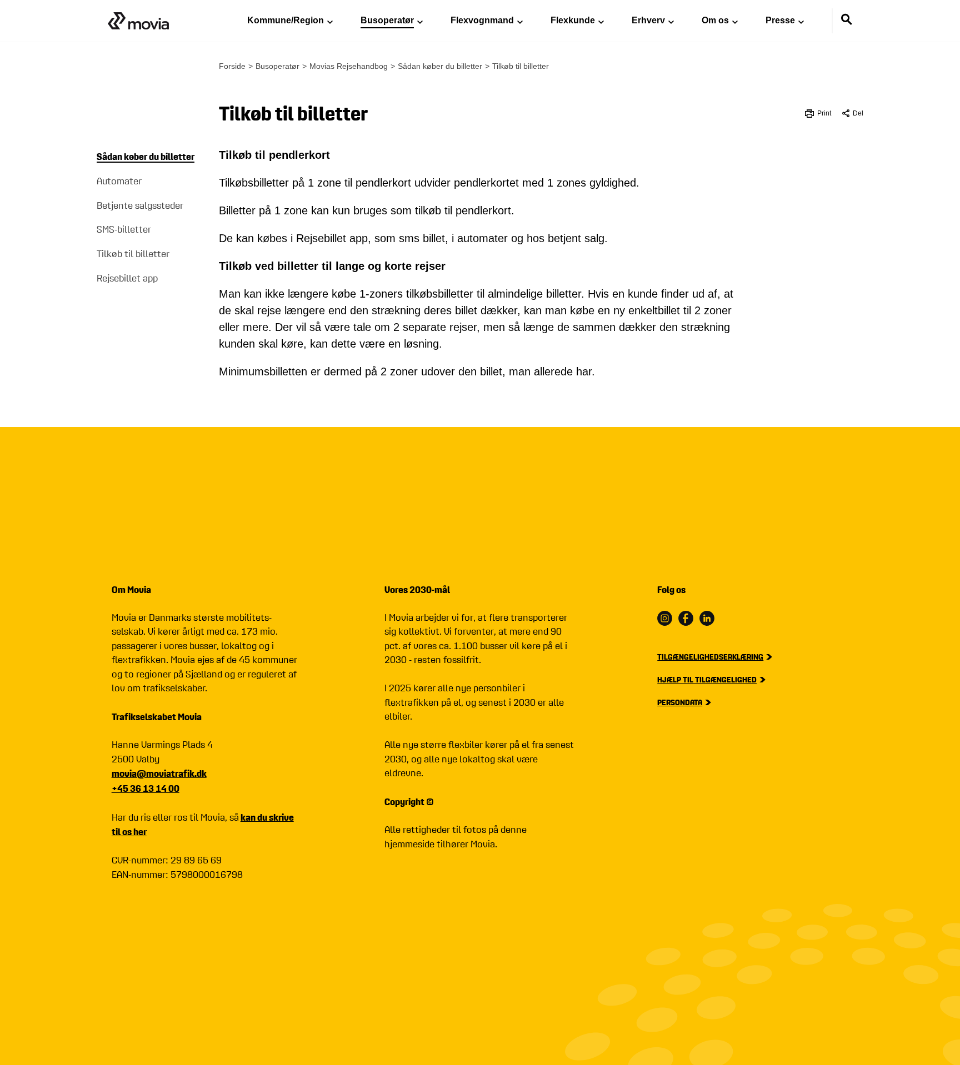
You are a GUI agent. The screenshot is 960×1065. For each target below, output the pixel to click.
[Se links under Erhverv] (671, 21)
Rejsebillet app (127, 278)
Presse (780, 20)
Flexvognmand (482, 20)
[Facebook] (685, 618)
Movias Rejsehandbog (348, 66)
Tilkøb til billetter (133, 254)
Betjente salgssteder (140, 205)
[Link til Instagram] (664, 618)
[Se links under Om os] (735, 21)
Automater (119, 181)
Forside (232, 66)
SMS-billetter (124, 229)
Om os (715, 20)
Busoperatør (387, 20)
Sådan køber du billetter (145, 156)
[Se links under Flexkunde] (601, 21)
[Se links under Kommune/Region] (330, 21)
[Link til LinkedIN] (706, 618)
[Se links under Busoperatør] (420, 21)
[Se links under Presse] (801, 21)
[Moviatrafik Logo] (138, 20)
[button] (852, 113)
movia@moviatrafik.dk (159, 773)
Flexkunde (573, 20)
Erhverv (648, 20)
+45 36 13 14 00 (145, 788)
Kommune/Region (285, 20)
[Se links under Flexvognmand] (520, 21)
